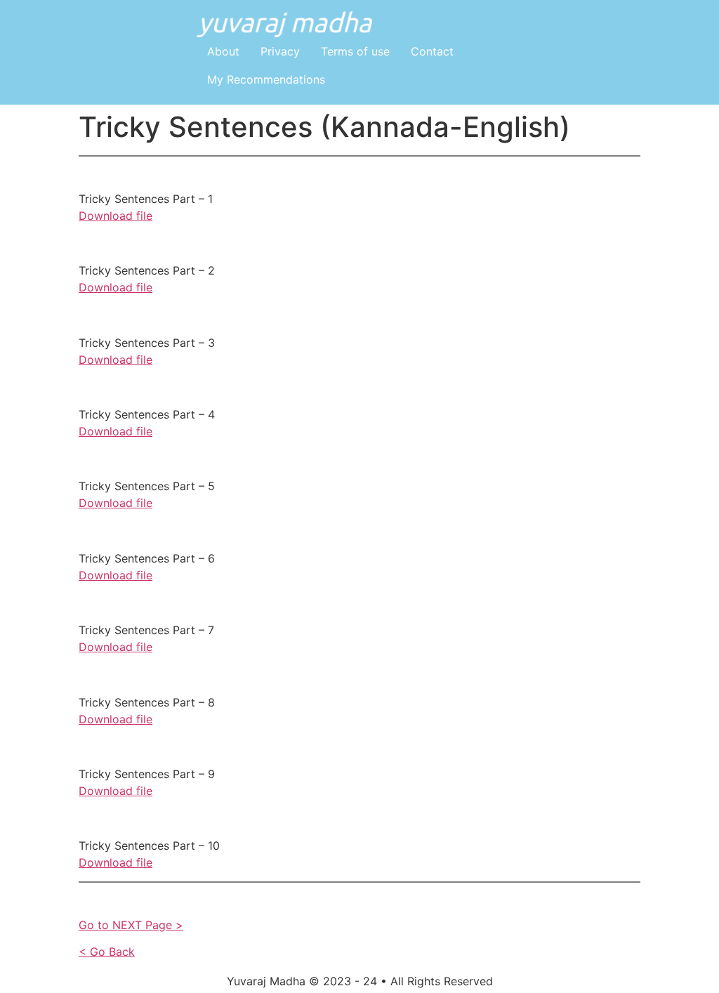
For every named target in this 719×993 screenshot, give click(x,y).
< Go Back (107, 952)
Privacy (280, 51)
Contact (432, 51)
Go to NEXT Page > (131, 925)
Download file (115, 216)
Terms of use (355, 51)
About (223, 51)
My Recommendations (266, 79)
